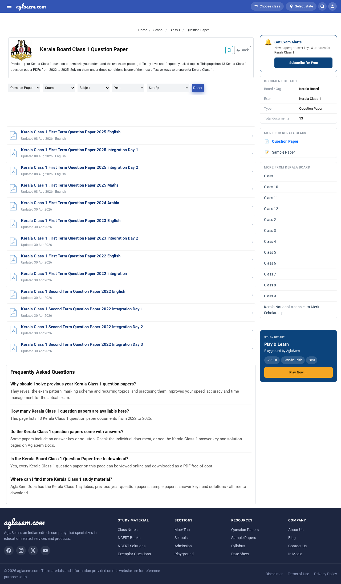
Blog (292, 538)
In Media (295, 554)
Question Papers (245, 530)
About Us (295, 530)
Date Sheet (240, 554)
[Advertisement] (131, 111)
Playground (184, 554)
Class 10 (271, 187)
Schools (181, 538)
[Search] (322, 6)
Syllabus (238, 546)
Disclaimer (274, 574)
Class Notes (127, 530)
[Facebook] (9, 550)
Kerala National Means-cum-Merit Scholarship (291, 310)
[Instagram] (21, 550)
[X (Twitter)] (33, 550)
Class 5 (270, 252)
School (158, 30)
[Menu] (9, 6)
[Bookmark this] (229, 50)
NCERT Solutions (131, 546)
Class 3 (270, 230)
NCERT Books (129, 538)
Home (142, 30)
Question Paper (197, 30)
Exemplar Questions (134, 554)
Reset (197, 88)
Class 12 (271, 209)
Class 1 (174, 30)
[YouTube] (45, 550)
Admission (183, 546)
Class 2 (270, 219)
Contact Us (297, 546)
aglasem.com (31, 6)
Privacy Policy (325, 574)
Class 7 (270, 274)
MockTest (182, 530)
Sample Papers (243, 538)
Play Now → (298, 372)
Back (244, 50)
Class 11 (271, 198)
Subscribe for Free (303, 63)
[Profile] (332, 6)
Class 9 (270, 296)
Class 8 (270, 285)
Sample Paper (280, 152)
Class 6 (270, 263)
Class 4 (270, 241)
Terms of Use (298, 574)
